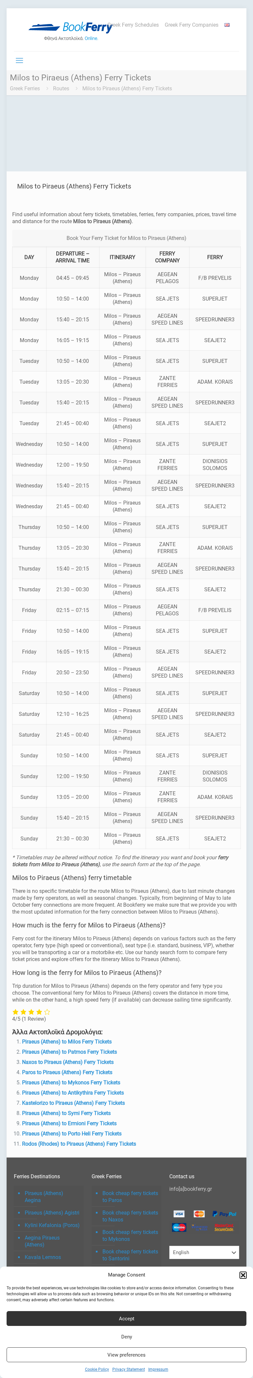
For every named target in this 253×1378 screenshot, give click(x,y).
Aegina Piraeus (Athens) (42, 1241)
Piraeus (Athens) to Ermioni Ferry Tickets (69, 1123)
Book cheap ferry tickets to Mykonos (130, 1235)
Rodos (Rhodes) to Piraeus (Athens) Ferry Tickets (79, 1144)
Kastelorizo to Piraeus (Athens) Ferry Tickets (73, 1103)
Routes (61, 88)
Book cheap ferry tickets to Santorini (130, 1255)
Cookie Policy (97, 1369)
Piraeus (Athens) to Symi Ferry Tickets (66, 1113)
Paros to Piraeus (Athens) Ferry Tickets (67, 1072)
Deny (126, 1337)
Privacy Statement (128, 1369)
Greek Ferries (25, 88)
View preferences (126, 1355)
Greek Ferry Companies (191, 25)
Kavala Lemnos (43, 1257)
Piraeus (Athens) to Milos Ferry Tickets (67, 1042)
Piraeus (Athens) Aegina (44, 1196)
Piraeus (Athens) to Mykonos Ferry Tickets (71, 1082)
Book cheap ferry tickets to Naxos (130, 1216)
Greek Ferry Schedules (133, 25)
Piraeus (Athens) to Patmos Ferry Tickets (69, 1052)
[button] (243, 1275)
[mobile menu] (19, 60)
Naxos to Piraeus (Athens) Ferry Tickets (68, 1062)
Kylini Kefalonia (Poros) (52, 1225)
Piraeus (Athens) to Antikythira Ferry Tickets (73, 1093)
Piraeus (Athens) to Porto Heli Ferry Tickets (72, 1133)
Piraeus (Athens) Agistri (52, 1213)
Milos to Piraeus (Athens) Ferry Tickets (127, 88)
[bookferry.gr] (73, 29)
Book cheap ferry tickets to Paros (130, 1196)
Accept (126, 1319)
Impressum (158, 1369)
